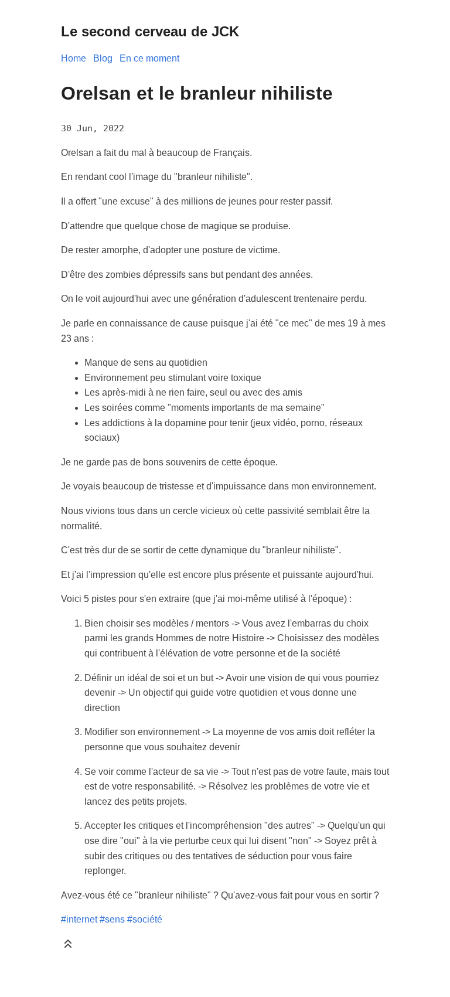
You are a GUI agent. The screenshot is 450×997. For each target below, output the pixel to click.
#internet (79, 919)
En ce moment (149, 58)
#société (144, 919)
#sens (112, 919)
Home (73, 58)
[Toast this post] (68, 946)
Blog (102, 58)
